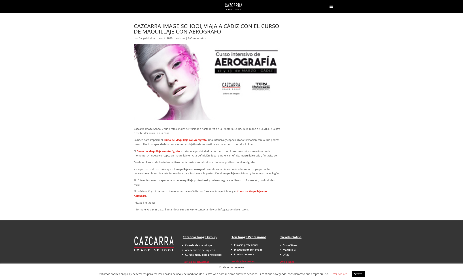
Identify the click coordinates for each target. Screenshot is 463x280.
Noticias (180, 38)
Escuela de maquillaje (198, 245)
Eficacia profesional (246, 245)
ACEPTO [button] (358, 274)
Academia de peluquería (200, 250)
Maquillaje (289, 250)
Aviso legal (287, 261)
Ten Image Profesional (249, 237)
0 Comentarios (197, 38)
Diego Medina (147, 38)
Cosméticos (290, 245)
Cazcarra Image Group (200, 237)
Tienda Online (290, 237)
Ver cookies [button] (340, 274)
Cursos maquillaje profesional (203, 254)
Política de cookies (243, 261)
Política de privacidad (196, 262)
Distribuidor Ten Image (248, 249)
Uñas (286, 254)
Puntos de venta (244, 254)
